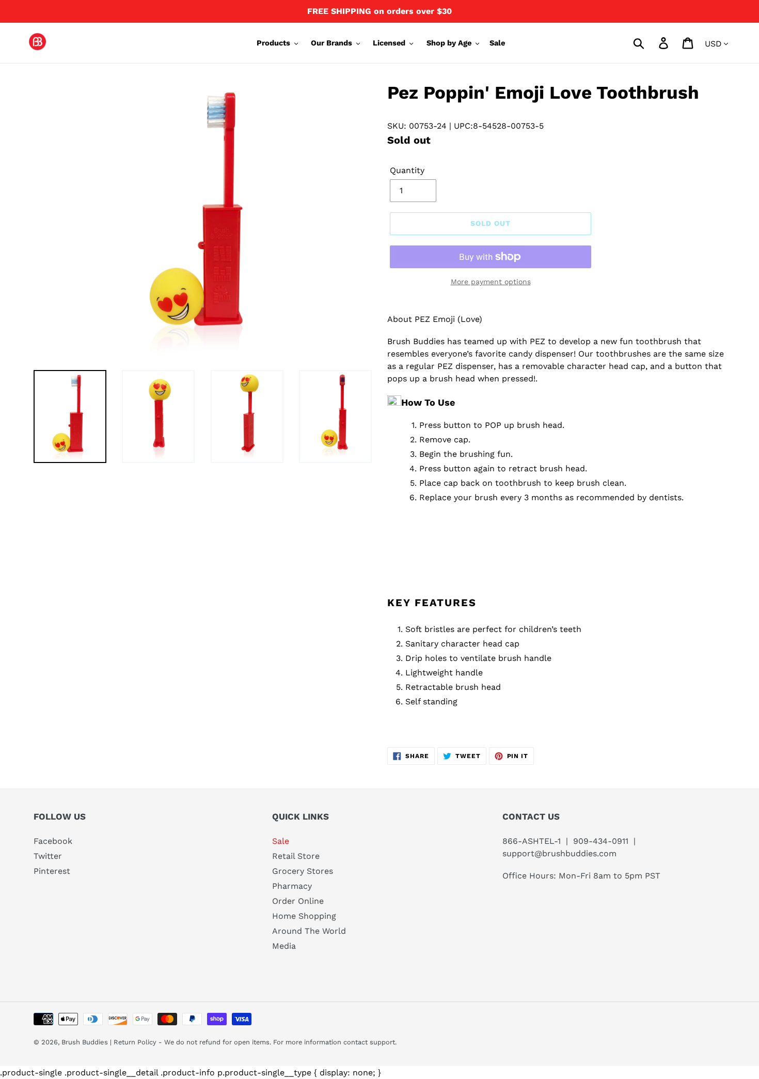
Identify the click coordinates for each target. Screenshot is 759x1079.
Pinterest (52, 871)
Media (284, 946)
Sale (280, 841)
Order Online (298, 901)
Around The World (309, 931)
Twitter (48, 856)
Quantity (407, 170)
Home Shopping (304, 916)
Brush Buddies (85, 1042)
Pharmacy (292, 886)
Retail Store (296, 856)
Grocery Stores (302, 871)
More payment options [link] (491, 282)
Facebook (53, 841)
